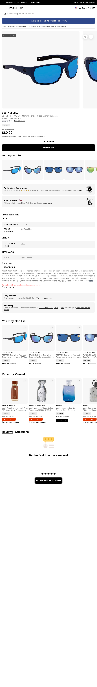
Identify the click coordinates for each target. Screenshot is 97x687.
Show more (7, 287)
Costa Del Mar (22, 26)
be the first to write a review (48, 480)
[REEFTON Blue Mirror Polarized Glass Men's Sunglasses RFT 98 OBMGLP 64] (25, 327)
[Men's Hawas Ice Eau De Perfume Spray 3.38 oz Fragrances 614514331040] (79, 380)
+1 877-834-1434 (46, 308)
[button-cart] (93, 8)
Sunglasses (11, 26)
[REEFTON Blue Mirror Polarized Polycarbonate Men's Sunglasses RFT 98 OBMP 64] (79, 327)
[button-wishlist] (89, 8)
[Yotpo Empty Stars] (7, 121)
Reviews (7, 431)
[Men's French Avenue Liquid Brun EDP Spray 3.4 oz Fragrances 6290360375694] (25, 380)
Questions (22, 431)
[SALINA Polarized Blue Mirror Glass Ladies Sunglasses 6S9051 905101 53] (52, 327)
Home (4, 26)
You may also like (12, 155)
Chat (62, 308)
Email (56, 308)
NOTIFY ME (48, 147)
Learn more (77, 190)
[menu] (3, 8)
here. (91, 281)
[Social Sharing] (85, 37)
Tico (30, 26)
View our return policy (44, 298)
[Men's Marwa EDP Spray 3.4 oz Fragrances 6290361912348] (52, 380)
